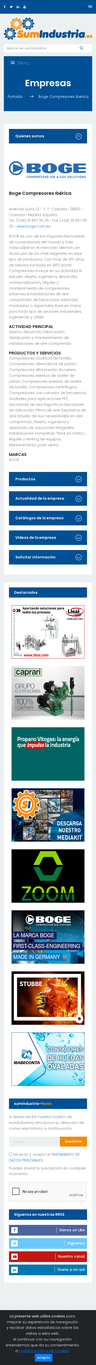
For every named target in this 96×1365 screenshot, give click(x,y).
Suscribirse (73, 1141)
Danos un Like (72, 1230)
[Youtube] (24, 7)
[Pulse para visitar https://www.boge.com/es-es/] (48, 936)
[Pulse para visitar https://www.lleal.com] (48, 631)
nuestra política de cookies (44, 1350)
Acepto (43, 1357)
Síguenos (76, 1243)
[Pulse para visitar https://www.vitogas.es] (48, 753)
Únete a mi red (71, 1269)
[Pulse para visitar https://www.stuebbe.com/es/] (48, 997)
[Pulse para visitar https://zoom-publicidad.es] (48, 875)
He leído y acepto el (44, 1157)
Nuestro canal (71, 1256)
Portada (16, 96)
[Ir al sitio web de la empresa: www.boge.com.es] (47, 169)
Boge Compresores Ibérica (63, 96)
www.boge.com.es (33, 226)
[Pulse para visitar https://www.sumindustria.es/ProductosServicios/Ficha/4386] (48, 814)
